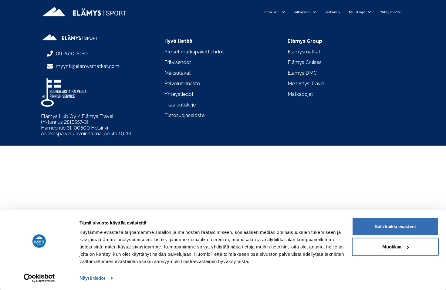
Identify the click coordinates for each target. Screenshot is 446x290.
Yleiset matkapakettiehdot (194, 52)
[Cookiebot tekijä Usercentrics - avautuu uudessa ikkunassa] (39, 278)
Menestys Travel (306, 83)
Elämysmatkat (304, 52)
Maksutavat (177, 73)
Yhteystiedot (179, 94)
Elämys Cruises (305, 62)
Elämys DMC (302, 73)
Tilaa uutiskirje (180, 105)
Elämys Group (305, 41)
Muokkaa (391, 246)
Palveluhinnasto (182, 83)
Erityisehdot (177, 62)
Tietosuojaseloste (184, 115)
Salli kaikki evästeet (395, 226)
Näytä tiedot (92, 278)
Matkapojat (300, 94)
